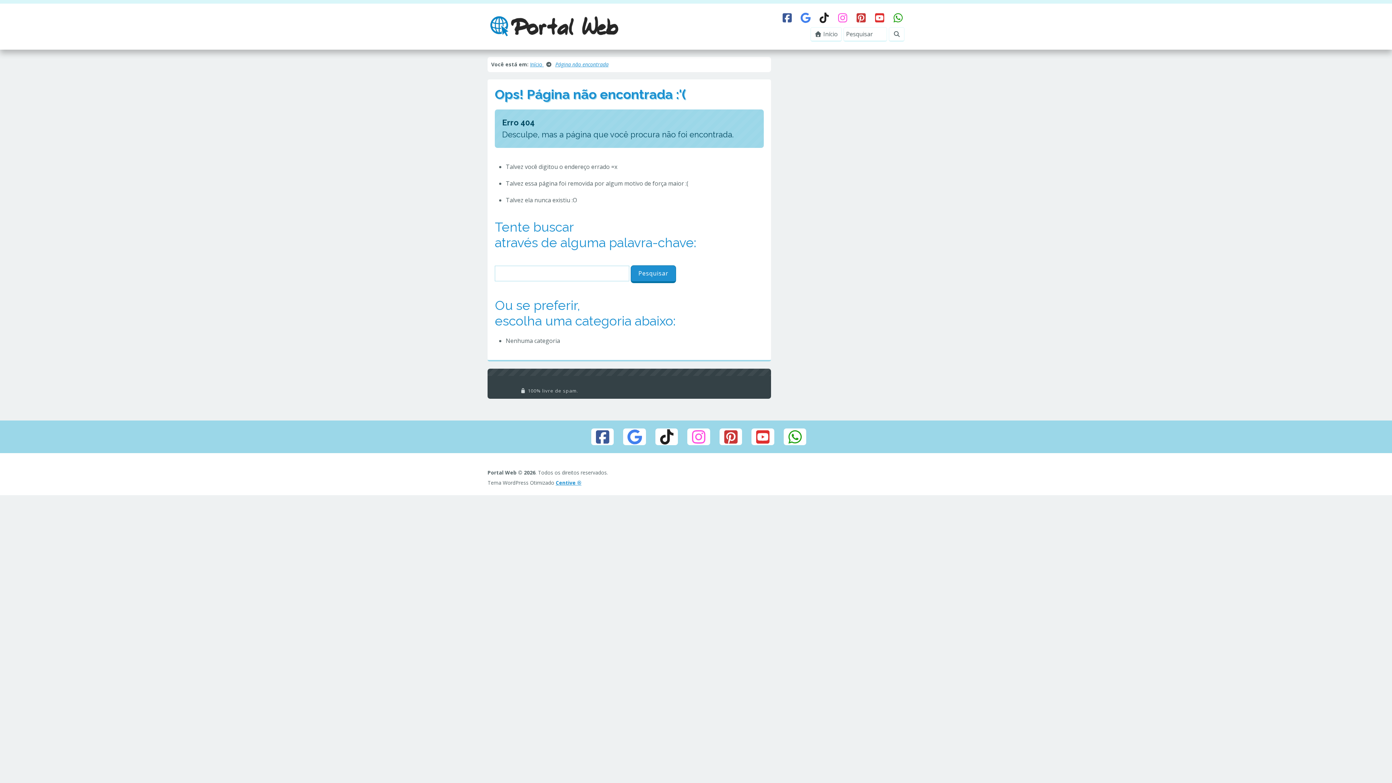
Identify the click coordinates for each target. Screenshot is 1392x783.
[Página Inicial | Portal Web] (554, 26)
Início (830, 34)
